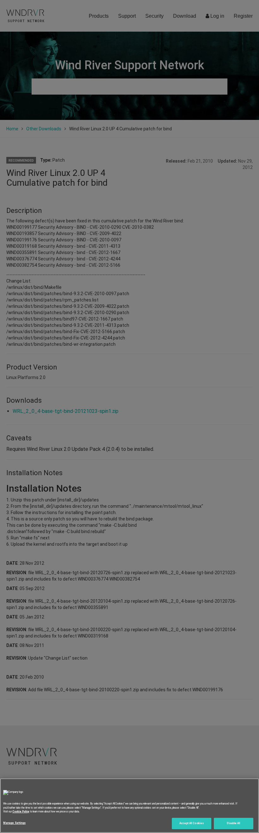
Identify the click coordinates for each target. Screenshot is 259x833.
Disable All (233, 823)
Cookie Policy (20, 811)
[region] (129, 805)
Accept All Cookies (191, 823)
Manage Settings (14, 822)
